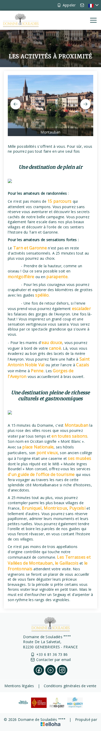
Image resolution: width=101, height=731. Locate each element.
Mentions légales (19, 685)
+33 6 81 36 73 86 (52, 654)
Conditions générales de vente (70, 685)
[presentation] (15, 104)
